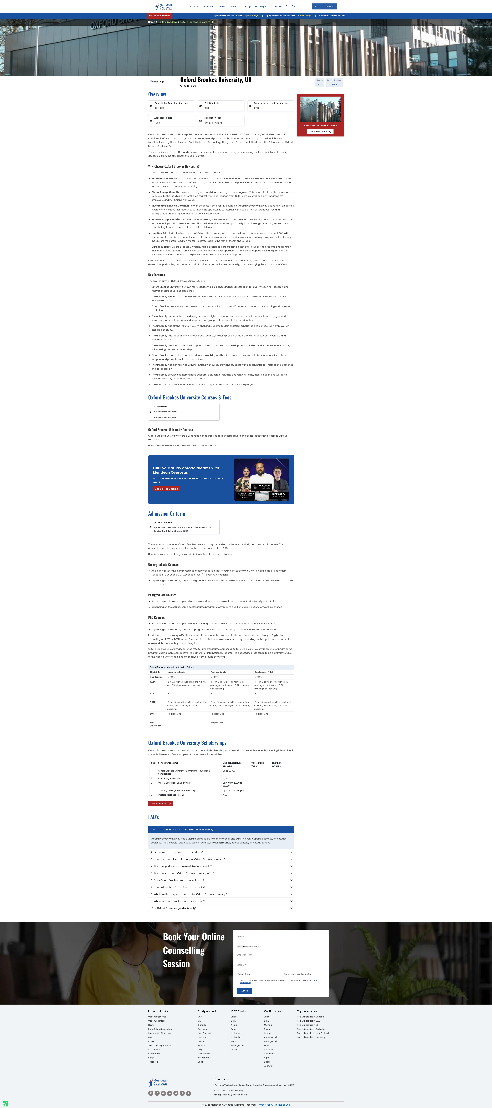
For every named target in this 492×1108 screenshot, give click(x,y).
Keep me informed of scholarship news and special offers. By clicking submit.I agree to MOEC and (280, 981)
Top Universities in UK (307, 1024)
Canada (202, 1024)
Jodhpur (268, 1065)
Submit (244, 990)
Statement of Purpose (159, 1033)
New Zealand (204, 1033)
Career (151, 1041)
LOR (150, 1037)
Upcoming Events (157, 1016)
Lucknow (235, 1033)
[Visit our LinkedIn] (169, 1093)
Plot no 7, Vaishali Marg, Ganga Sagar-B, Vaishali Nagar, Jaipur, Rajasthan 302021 (254, 1085)
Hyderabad (236, 1037)
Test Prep (260, 6)
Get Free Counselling (320, 131)
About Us (193, 6)
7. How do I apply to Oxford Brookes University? (178, 887)
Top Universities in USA (308, 1020)
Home (151, 22)
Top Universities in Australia (311, 1029)
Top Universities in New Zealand (313, 1033)
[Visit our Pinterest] (182, 1093)
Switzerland (204, 1053)
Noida (234, 1024)
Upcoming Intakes (157, 1020)
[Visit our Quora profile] (188, 1093)
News (151, 1024)
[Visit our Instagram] (150, 1093)
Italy (200, 1049)
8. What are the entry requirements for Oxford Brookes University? (189, 894)
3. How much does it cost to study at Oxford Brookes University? (188, 859)
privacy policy (245, 983)
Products (235, 6)
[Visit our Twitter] (175, 1093)
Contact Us (276, 6)
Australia (202, 1029)
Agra (233, 1041)
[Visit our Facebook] (157, 1093)
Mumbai (268, 1024)
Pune (233, 1029)
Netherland (203, 1057)
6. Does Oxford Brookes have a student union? (177, 880)
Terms (315, 980)
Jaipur (234, 1016)
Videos (223, 6)
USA (200, 1016)
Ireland (201, 1041)
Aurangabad (237, 1045)
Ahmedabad (270, 1037)
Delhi (233, 1020)
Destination (208, 6)
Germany (203, 1037)
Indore (234, 1049)
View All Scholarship (161, 803)
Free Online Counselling (160, 1029)
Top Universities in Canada (310, 1016)
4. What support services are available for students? (181, 866)
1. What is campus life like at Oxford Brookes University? (182, 829)
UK (199, 1020)
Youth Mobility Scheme (159, 1045)
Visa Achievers (155, 1049)
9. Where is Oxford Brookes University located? (178, 901)
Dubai (267, 1061)
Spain (200, 1061)
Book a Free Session (166, 488)
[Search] (287, 6)
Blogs (248, 6)
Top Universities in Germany (311, 1037)
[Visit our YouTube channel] (163, 1093)
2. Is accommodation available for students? (177, 852)
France (201, 1045)
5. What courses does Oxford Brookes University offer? (182, 873)
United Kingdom (168, 22)
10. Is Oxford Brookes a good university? (174, 908)
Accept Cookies (277, 1103)
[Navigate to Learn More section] (292, 6)
